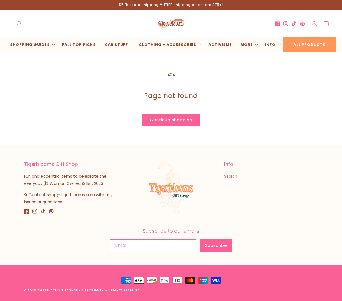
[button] (19, 24)
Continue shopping (171, 120)
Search (230, 176)
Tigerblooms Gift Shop (57, 290)
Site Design (91, 290)
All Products (309, 44)
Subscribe (216, 245)
